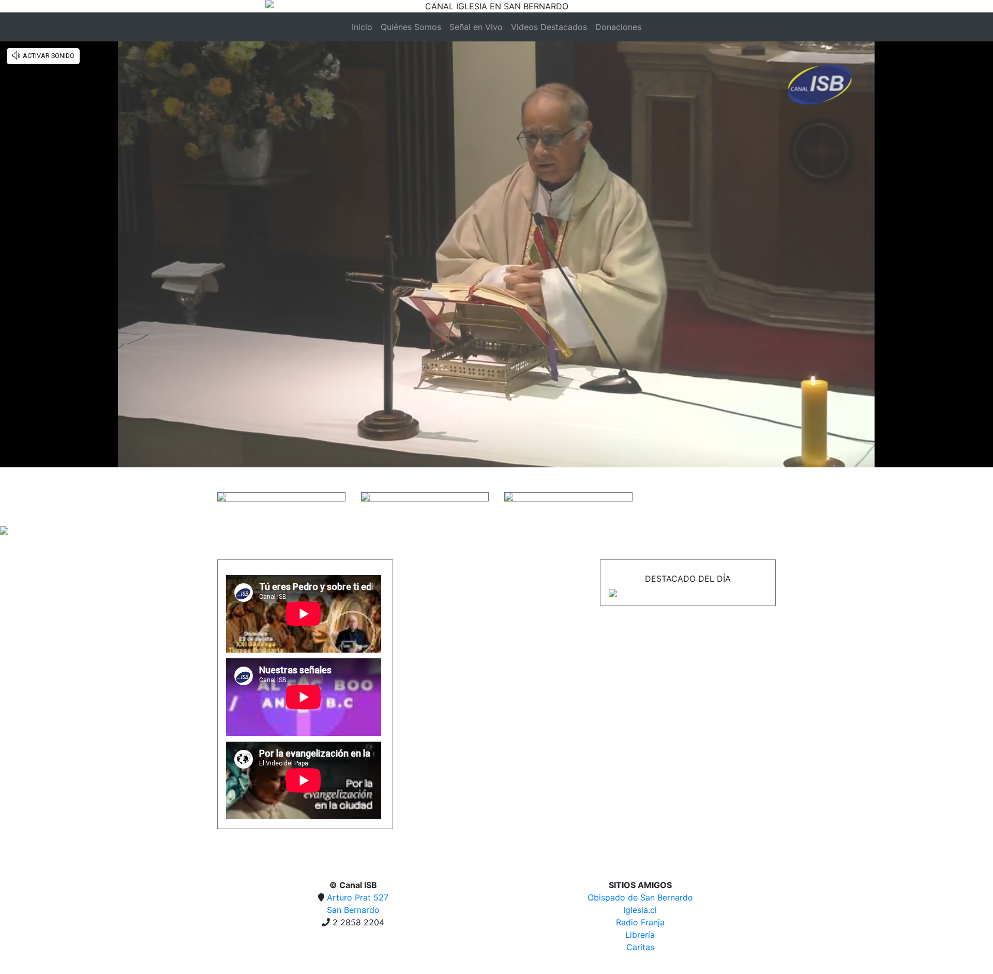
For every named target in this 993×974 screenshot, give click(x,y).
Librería (640, 934)
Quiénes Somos (411, 27)
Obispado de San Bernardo (640, 897)
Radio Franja (640, 922)
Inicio (362, 27)
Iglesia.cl (640, 910)
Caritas (640, 947)
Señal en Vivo (476, 27)
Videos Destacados (549, 27)
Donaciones (618, 27)
